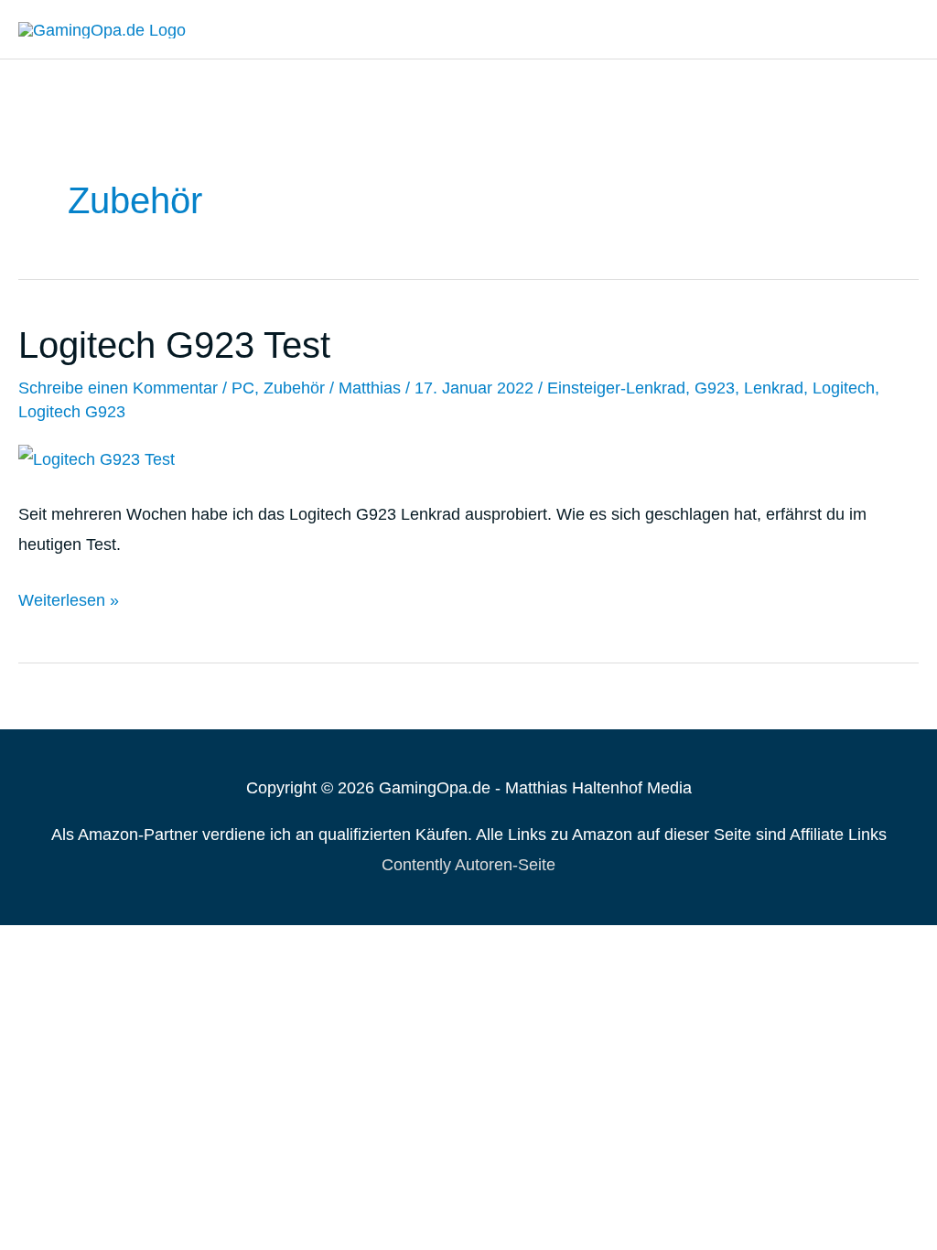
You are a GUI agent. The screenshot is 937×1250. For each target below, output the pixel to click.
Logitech (844, 388)
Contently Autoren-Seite (468, 865)
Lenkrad (773, 388)
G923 (715, 388)
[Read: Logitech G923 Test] (96, 458)
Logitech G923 (71, 412)
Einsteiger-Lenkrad (616, 388)
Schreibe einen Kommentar (118, 388)
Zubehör (294, 388)
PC (243, 388)
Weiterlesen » (68, 603)
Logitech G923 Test (174, 345)
